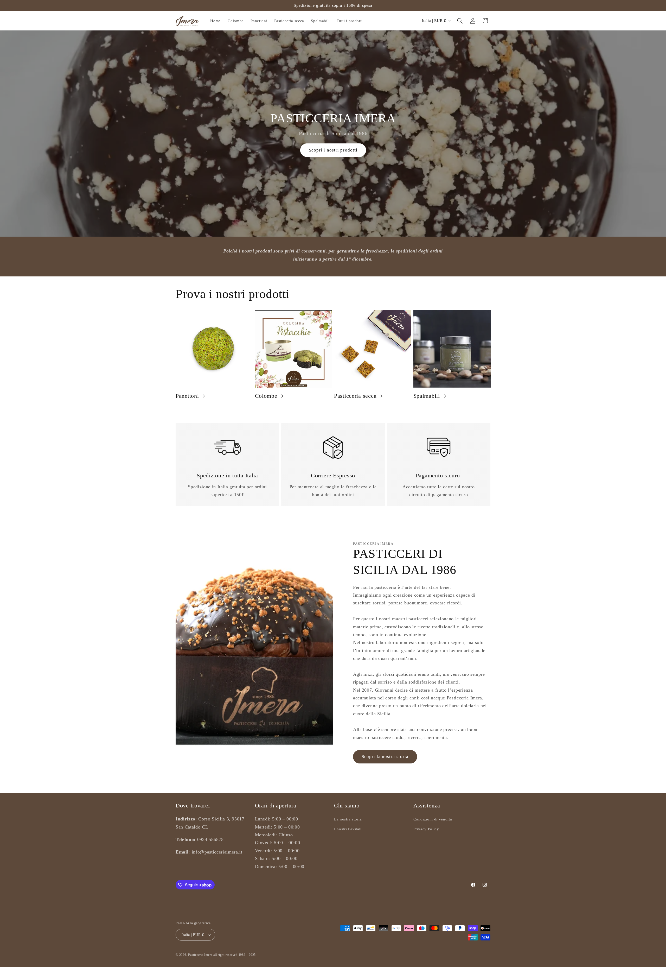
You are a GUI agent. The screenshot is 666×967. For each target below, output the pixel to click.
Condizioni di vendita (432, 819)
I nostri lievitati (348, 829)
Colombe (266, 396)
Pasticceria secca (355, 396)
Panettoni (187, 396)
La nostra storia (348, 819)
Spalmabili (426, 396)
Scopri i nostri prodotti (333, 150)
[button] (460, 20)
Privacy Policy (426, 829)
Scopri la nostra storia (385, 756)
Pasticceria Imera (200, 955)
